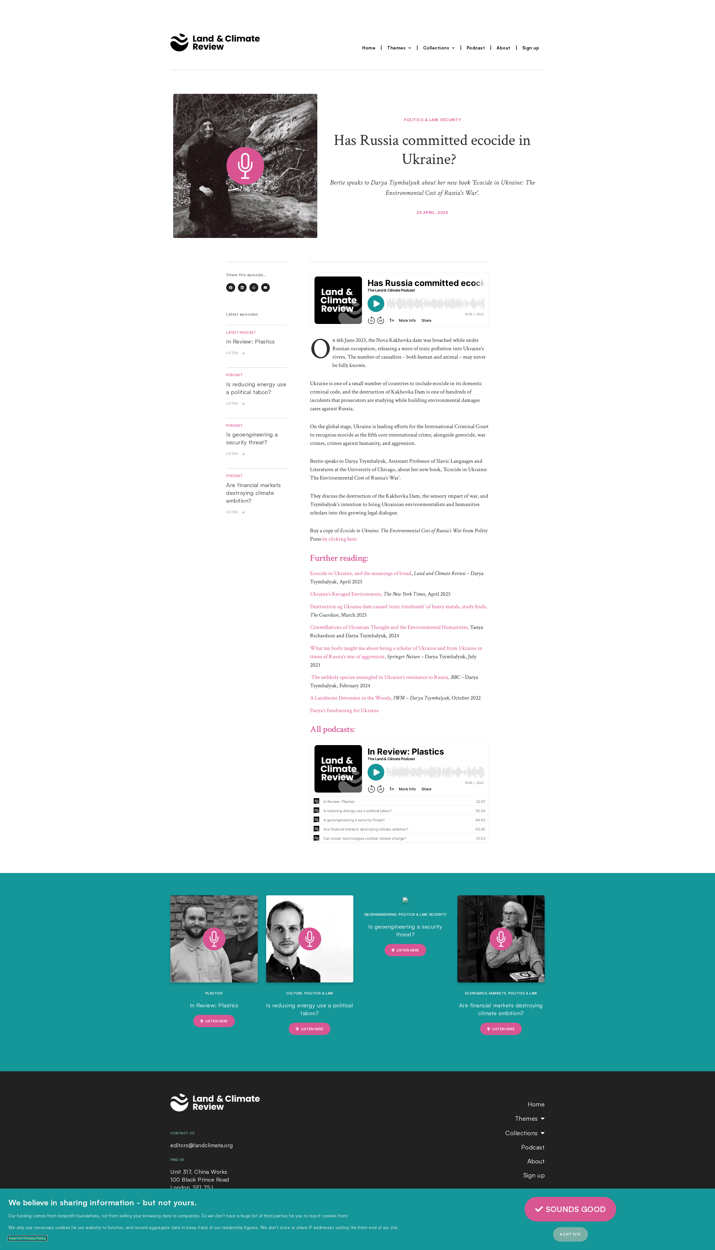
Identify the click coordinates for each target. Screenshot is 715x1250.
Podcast (476, 48)
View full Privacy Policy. (27, 1238)
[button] (230, 287)
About (504, 48)
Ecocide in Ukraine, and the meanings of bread (360, 573)
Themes (396, 48)
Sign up (530, 48)
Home (368, 48)
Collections (436, 48)
